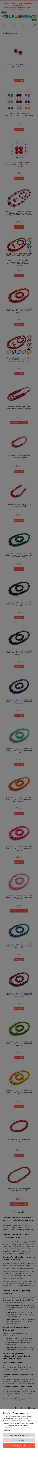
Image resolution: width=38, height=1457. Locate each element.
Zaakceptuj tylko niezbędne (19, 1435)
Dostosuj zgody (19, 1440)
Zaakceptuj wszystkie (19, 1445)
